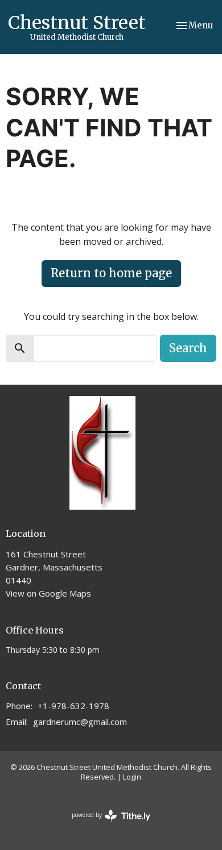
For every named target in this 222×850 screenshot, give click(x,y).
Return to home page (111, 273)
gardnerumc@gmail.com (80, 721)
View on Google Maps (48, 593)
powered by (105, 824)
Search (188, 348)
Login (132, 777)
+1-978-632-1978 (73, 705)
